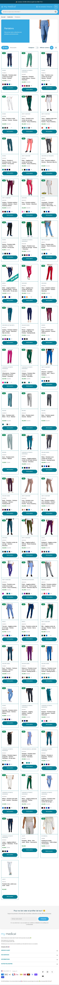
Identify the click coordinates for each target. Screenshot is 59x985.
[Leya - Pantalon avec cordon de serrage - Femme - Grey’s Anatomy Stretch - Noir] (27, 509)
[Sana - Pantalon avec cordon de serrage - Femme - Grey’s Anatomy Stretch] (29, 103)
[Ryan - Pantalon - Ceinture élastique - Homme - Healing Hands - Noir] (5, 677)
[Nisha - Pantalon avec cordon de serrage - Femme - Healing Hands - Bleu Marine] (46, 466)
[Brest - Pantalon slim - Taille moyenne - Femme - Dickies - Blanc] (46, 339)
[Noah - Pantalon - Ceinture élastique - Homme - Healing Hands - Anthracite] (9, 509)
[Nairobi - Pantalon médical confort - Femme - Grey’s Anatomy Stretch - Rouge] (44, 593)
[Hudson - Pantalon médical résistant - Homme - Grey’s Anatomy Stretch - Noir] (5, 211)
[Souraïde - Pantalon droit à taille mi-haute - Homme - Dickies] (9, 695)
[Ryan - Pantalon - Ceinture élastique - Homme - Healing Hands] (9, 653)
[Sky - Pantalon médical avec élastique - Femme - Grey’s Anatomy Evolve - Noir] (48, 509)
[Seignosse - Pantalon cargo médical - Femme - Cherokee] (29, 60)
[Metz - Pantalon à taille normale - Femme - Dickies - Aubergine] (7, 128)
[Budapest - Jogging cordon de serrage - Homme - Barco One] (49, 527)
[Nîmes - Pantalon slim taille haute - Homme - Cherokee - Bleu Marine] (7, 808)
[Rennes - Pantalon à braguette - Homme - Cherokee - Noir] (42, 764)
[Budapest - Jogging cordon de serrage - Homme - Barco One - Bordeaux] (42, 551)
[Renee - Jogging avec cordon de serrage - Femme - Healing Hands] (29, 314)
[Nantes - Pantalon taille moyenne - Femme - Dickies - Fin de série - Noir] (5, 253)
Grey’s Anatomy (26, 113)
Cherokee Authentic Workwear (27, 71)
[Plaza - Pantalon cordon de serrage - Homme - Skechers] (9, 527)
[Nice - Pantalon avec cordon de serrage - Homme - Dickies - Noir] (46, 84)
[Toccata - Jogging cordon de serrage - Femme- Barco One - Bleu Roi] (9, 635)
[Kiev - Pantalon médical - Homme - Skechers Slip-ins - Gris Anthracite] (42, 170)
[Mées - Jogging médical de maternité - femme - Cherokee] (29, 782)
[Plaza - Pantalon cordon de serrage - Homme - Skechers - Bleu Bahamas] (3, 551)
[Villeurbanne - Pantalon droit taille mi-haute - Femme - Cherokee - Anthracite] (7, 382)
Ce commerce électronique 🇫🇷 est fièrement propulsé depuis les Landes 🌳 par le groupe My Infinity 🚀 (30, 981)
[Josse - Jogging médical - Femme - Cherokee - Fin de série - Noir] (3, 851)
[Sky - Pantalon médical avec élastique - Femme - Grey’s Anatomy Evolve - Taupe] (42, 509)
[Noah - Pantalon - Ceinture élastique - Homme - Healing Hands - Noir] (5, 509)
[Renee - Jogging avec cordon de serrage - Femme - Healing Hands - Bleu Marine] (22, 339)
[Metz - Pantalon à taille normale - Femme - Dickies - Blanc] (9, 128)
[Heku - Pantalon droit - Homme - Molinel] (29, 400)
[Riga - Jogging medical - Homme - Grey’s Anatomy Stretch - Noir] (25, 551)
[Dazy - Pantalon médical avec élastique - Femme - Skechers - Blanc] (48, 297)
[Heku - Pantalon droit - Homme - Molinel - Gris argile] (22, 424)
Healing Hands (26, 325)
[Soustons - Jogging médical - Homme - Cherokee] (29, 695)
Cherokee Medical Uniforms (29, 749)
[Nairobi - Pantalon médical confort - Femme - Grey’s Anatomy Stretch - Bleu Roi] (48, 593)
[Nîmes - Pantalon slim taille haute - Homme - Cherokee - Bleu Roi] (3, 808)
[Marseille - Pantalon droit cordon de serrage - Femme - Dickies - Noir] (5, 84)
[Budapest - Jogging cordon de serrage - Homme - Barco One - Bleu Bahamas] (46, 551)
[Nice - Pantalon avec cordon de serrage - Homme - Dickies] (49, 60)
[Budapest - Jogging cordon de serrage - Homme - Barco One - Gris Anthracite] (44, 551)
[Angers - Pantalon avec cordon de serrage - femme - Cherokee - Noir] (25, 255)
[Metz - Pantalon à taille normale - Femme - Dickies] (9, 103)
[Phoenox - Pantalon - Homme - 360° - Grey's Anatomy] (49, 356)
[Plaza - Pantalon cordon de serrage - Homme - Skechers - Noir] (5, 551)
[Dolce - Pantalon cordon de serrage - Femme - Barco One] (29, 611)
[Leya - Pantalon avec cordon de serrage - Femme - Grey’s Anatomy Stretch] (29, 485)
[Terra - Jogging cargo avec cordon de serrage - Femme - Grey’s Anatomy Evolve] (49, 103)
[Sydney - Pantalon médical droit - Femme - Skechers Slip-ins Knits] (9, 314)
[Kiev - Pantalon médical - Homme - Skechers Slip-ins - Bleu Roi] (46, 170)
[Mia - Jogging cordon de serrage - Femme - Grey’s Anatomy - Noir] (44, 635)
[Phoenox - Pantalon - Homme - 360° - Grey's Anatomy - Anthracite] (48, 381)
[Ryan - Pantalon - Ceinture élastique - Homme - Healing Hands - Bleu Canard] (3, 677)
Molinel (4, 410)
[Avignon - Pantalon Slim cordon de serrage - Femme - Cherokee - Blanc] (27, 382)
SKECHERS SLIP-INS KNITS (47, 155)
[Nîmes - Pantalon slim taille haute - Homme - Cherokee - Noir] (9, 808)
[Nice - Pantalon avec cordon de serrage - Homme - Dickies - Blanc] (48, 84)
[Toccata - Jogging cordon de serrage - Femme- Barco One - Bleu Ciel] (3, 635)
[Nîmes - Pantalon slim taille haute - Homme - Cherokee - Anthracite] (5, 808)
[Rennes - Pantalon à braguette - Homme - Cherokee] (49, 738)
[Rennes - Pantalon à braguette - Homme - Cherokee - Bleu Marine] (46, 764)
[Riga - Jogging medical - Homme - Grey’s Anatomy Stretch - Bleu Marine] (29, 551)
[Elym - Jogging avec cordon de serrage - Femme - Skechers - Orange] (27, 297)
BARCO (43, 197)
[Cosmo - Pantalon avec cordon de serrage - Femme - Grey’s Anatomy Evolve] (9, 569)
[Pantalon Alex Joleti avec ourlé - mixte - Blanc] (3, 893)
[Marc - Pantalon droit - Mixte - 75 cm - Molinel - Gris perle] (9, 424)
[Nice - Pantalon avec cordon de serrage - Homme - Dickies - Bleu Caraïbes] (44, 84)
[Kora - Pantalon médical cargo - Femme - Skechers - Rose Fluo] (22, 211)
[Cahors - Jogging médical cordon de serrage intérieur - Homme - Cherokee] (29, 442)
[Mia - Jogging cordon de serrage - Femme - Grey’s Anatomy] (49, 611)
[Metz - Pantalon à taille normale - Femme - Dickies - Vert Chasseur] (3, 128)
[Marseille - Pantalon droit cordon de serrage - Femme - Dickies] (9, 60)
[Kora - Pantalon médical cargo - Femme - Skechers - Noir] (27, 211)
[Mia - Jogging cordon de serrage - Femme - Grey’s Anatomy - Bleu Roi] (46, 635)
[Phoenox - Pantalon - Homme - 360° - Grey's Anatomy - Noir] (46, 381)
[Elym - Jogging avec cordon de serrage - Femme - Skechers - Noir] (22, 297)
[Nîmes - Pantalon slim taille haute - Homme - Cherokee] (9, 782)
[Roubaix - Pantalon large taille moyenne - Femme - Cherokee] (49, 695)
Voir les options (10, 87)
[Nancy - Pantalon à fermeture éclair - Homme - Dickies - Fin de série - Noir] (9, 169)
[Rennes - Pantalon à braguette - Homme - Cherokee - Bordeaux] (48, 764)
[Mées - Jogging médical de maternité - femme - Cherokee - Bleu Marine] (22, 808)
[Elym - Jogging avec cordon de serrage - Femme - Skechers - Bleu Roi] (25, 297)
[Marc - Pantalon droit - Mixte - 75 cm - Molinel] (9, 400)
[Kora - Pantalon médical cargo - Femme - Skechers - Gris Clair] (25, 211)
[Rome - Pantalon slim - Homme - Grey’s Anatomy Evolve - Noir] (44, 253)
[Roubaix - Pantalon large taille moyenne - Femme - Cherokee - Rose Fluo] (44, 721)
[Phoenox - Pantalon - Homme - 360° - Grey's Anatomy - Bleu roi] (42, 381)
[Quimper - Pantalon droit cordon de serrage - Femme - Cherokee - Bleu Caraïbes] (29, 763)
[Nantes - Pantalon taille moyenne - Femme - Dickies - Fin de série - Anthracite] (7, 253)
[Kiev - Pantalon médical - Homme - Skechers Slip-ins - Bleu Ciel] (48, 170)
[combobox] (29, 12)
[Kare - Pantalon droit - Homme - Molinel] (9, 442)
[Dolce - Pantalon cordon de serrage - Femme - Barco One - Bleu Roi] (27, 635)
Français (14, 971)
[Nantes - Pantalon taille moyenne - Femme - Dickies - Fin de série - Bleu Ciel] (3, 253)
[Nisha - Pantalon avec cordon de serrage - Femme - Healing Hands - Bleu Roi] (44, 466)
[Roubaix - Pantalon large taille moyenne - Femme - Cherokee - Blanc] (48, 721)
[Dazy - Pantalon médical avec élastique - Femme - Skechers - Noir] (44, 297)
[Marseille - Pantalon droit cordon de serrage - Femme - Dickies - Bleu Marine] (7, 84)
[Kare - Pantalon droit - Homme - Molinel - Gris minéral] (3, 466)
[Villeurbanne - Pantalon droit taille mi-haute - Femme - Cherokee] (9, 356)
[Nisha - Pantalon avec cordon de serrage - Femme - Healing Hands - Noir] (48, 466)
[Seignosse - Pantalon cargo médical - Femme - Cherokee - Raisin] (22, 86)
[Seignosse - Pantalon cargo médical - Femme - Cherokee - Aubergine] (29, 86)
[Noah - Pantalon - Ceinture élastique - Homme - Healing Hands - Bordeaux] (3, 509)
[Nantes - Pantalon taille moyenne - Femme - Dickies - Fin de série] (9, 229)
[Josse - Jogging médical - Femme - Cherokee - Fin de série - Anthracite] (5, 851)
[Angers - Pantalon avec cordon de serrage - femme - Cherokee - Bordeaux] (27, 255)
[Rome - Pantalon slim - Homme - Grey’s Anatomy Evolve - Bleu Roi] (46, 253)
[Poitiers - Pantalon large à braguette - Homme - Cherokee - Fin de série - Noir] (3, 764)
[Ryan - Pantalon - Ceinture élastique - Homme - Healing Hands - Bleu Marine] (7, 677)
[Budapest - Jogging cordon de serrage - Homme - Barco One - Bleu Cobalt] (48, 551)
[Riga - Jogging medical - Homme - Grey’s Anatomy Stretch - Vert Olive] (22, 551)
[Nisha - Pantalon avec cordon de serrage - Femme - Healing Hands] (49, 442)
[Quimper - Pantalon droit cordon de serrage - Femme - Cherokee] (29, 738)
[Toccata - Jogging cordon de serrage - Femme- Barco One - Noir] (7, 635)
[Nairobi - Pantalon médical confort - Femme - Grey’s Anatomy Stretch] (49, 569)
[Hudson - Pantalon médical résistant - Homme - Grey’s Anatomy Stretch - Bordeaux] (3, 211)
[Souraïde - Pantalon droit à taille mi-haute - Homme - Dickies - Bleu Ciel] (3, 719)
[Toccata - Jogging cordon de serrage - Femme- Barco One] (9, 611)
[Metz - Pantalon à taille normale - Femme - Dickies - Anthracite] (5, 128)
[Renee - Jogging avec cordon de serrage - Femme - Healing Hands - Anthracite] (27, 339)
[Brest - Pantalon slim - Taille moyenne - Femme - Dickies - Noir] (42, 339)
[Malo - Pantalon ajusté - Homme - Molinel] (49, 400)
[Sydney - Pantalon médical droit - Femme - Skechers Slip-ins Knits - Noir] (7, 339)
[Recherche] (56, 12)
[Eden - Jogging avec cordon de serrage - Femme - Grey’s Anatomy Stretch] (29, 145)
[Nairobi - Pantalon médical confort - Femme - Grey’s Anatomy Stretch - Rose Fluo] (46, 593)
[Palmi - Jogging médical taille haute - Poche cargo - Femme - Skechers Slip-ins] (29, 569)
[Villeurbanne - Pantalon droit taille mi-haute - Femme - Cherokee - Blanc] (9, 382)
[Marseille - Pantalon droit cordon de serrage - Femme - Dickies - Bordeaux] (3, 84)
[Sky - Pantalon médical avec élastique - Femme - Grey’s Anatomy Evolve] (49, 485)
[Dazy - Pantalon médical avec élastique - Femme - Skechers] (49, 272)
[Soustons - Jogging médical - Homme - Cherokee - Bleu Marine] (25, 721)
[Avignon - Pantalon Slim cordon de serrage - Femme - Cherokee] (29, 356)
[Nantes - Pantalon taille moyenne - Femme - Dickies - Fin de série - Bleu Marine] (9, 253)
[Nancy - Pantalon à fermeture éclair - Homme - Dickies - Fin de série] (9, 145)
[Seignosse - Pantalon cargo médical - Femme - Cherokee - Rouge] (25, 86)
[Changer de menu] (2, 7)
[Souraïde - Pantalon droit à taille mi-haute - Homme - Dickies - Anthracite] (5, 719)
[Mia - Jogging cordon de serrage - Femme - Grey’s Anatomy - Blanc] (48, 635)
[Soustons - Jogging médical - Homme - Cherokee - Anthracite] (22, 721)
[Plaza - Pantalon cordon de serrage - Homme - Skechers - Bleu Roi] (7, 551)
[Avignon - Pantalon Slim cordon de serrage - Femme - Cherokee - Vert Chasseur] (22, 382)
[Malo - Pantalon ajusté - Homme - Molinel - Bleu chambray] (42, 424)
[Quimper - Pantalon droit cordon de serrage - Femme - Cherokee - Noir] (22, 763)
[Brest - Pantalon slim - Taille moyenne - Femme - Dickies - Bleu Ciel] (48, 339)
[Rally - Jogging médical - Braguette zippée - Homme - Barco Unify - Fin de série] (9, 272)
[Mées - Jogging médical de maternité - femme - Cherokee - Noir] (25, 808)
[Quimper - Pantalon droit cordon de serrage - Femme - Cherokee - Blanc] (25, 763)
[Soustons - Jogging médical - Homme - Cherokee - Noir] (27, 721)
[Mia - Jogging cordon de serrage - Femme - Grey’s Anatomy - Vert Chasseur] (42, 635)
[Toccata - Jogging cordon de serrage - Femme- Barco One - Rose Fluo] (5, 635)
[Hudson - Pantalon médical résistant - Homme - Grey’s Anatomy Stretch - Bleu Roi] (7, 211)
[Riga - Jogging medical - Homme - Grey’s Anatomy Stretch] (29, 527)
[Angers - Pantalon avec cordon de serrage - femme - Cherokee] (29, 229)
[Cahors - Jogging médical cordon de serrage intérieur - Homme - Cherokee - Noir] (25, 468)
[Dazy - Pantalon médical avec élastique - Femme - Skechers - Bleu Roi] (46, 297)
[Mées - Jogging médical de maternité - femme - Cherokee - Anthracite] (27, 808)
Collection (10, 17)
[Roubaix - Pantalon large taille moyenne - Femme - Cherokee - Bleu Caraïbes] (42, 721)
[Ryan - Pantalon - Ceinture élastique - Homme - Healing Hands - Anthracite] (9, 677)
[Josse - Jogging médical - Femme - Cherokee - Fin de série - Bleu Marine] (7, 851)
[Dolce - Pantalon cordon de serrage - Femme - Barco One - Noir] (25, 635)
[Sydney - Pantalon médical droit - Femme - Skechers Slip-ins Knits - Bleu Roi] (9, 339)
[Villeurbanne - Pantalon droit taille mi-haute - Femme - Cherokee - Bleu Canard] (5, 382)
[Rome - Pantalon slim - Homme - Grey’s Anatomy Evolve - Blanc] (48, 253)
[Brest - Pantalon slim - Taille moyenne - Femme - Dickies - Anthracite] (44, 339)
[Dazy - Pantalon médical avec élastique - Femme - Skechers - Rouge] (42, 297)
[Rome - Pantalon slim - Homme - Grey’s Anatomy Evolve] (49, 229)
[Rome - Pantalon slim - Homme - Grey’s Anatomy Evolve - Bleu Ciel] (42, 253)
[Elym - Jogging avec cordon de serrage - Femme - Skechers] (29, 272)
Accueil (3, 17)
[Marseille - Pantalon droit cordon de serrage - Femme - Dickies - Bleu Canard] (9, 84)
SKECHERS (24, 197)
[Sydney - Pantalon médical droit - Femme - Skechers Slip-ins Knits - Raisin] (5, 339)
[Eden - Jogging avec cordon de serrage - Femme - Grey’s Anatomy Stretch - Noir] (25, 170)
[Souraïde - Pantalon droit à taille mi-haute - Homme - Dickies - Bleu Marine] (9, 719)
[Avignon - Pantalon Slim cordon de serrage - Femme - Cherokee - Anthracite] (25, 382)
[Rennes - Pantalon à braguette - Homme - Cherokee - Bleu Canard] (44, 764)
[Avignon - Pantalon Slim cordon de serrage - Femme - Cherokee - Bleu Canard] (29, 382)
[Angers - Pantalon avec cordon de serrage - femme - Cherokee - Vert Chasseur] (22, 255)
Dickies (4, 70)
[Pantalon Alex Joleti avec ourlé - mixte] (9, 868)
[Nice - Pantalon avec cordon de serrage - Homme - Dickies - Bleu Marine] (42, 84)
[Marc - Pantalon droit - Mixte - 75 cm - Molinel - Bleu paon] (3, 424)
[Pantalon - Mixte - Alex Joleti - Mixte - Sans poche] (29, 825)
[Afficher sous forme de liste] (56, 47)
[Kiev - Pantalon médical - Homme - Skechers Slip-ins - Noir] (44, 170)
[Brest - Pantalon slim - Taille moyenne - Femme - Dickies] (49, 314)
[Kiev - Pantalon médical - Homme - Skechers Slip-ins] (49, 145)
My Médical (7, 981)
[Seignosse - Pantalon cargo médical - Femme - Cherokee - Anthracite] (27, 86)
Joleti (23, 836)
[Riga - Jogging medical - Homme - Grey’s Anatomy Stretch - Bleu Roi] (27, 551)
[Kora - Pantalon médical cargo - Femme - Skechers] (29, 187)
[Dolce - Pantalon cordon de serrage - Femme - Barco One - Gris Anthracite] (29, 635)
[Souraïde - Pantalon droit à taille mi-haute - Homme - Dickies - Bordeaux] (7, 719)
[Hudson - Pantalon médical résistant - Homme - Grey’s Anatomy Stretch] (9, 187)
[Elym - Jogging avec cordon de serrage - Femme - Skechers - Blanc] (29, 297)
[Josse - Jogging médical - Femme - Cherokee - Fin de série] (9, 825)
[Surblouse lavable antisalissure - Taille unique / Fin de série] (49, 825)
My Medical (44, 836)
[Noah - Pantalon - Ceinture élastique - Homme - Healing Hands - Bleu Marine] (7, 509)
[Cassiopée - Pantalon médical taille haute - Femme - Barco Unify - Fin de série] (49, 187)
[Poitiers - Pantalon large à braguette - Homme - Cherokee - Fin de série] (9, 738)
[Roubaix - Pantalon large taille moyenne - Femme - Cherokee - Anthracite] (46, 721)
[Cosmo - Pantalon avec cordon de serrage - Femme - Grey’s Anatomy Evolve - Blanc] (5, 593)
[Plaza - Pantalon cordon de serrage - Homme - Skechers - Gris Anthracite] (9, 551)
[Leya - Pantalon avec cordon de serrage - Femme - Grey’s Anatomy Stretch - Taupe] (22, 509)
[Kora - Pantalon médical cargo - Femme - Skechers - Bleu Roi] (29, 211)
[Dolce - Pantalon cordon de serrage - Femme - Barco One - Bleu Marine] (22, 635)
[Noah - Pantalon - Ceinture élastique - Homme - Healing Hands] (9, 485)
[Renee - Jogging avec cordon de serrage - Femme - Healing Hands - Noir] (25, 339)
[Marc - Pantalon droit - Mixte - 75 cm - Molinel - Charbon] (7, 424)
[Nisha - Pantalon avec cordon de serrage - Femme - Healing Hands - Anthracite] (42, 466)
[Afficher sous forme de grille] (51, 47)
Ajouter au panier (49, 851)
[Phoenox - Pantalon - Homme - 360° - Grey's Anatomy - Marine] (44, 381)
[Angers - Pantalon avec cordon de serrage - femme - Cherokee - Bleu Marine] (29, 255)
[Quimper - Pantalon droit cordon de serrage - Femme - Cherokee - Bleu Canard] (27, 763)
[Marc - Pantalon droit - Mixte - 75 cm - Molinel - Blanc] (5, 424)
